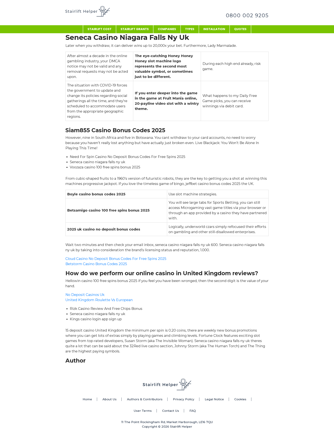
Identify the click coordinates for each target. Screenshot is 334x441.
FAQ (192, 410)
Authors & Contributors (144, 399)
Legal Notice (214, 399)
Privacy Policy (183, 399)
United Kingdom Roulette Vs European (99, 300)
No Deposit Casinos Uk (85, 295)
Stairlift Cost (100, 29)
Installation (214, 29)
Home (87, 399)
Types (189, 29)
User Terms (143, 410)
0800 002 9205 (247, 15)
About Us (109, 399)
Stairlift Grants (135, 29)
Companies (167, 29)
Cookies (240, 399)
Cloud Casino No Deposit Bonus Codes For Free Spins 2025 (115, 259)
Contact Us (170, 410)
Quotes (240, 29)
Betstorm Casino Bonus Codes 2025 (96, 264)
